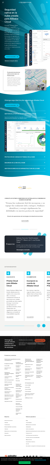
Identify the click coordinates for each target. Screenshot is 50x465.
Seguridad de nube (29, 364)
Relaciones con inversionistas (11, 431)
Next (43, 325)
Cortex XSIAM (28, 385)
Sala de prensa (8, 435)
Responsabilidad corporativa (10, 426)
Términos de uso (41, 343)
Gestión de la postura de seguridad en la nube (20, 113)
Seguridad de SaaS (8, 401)
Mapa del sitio (29, 439)
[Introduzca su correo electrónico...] (26, 340)
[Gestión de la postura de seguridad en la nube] (25, 136)
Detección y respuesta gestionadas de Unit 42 (29, 394)
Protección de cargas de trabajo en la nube (20, 157)
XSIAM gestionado (29, 397)
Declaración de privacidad (40, 459)
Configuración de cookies (24, 462)
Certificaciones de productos (32, 435)
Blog (27, 420)
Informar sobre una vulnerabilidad (32, 437)
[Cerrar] (47, 458)
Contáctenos (7, 424)
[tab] (17, 229)
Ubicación (7, 433)
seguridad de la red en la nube (15, 162)
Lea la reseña (25, 226)
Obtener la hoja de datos (11, 60)
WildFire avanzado (8, 382)
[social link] (24, 456)
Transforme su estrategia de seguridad (39, 372)
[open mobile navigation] (3, 2)
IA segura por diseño (9, 363)
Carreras (6, 422)
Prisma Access (19, 401)
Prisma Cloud (27, 379)
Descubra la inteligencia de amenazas (39, 376)
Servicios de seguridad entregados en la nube (9, 373)
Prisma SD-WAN (19, 406)
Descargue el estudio (23, 249)
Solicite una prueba (10, 56)
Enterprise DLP (19, 399)
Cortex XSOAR (28, 389)
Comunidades (29, 422)
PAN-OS (17, 378)
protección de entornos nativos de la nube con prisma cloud (35, 79)
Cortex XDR (27, 387)
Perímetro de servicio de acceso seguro (19, 385)
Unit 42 (27, 443)
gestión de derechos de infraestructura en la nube (22, 168)
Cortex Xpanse (28, 391)
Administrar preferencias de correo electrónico (35, 431)
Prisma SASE (18, 388)
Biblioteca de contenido (31, 424)
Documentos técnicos (30, 441)
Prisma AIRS (7, 365)
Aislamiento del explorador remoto (19, 410)
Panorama (18, 380)
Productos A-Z (29, 433)
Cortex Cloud (27, 366)
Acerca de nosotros (9, 420)
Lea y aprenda (10, 316)
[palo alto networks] (25, 2)
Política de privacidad (32, 343)
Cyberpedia (28, 426)
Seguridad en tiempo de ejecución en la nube (29, 376)
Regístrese (38, 340)
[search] (47, 2)
